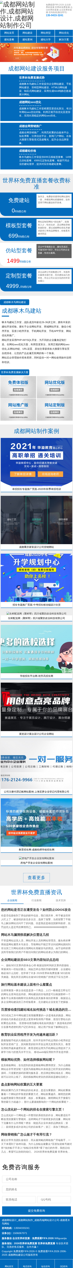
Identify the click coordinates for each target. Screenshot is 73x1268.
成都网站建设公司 (18, 1254)
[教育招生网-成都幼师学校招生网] (36, 822)
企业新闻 (12, 900)
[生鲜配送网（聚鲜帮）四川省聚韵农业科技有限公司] (36, 613)
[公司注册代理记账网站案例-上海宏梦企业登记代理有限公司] (36, 764)
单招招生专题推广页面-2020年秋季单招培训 (36, 489)
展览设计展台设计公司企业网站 (36, 733)
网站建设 (27, 33)
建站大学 (46, 39)
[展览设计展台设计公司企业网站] (36, 706)
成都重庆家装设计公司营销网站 (36, 547)
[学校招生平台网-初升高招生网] (36, 648)
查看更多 (36, 877)
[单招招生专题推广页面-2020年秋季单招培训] (36, 461)
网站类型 (46, 33)
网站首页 (9, 33)
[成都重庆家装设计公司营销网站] (36, 519)
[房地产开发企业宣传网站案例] (36, 858)
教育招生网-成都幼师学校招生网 (36, 849)
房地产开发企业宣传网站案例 (36, 862)
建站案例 (27, 39)
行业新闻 (36, 900)
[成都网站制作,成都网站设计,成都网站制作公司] (18, 15)
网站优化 (64, 33)
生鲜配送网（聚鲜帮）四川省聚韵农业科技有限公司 (36, 618)
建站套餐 (9, 39)
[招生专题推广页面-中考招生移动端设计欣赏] (36, 577)
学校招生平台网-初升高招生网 (36, 676)
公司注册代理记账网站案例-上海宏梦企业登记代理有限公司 (36, 791)
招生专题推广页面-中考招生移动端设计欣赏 (37, 604)
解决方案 (64, 39)
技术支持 (61, 900)
